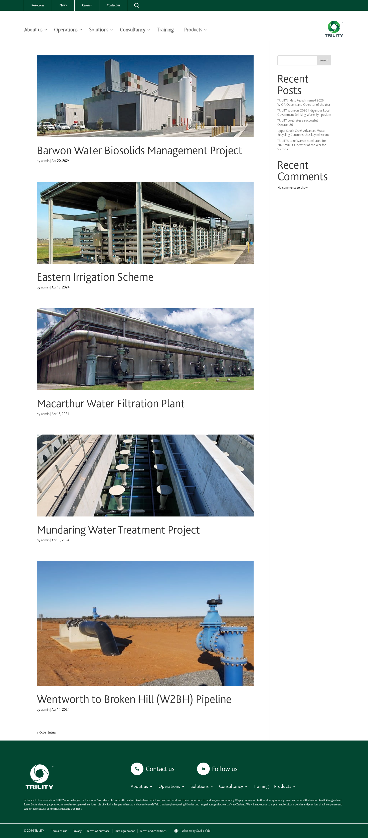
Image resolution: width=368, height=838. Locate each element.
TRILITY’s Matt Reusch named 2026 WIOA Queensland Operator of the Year (303, 102)
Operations (66, 30)
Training (165, 30)
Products (193, 30)
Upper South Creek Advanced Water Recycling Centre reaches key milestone (303, 133)
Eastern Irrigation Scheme (95, 276)
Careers (87, 5)
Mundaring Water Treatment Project (118, 529)
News (63, 5)
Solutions (98, 30)
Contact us (113, 5)
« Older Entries (47, 732)
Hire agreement (125, 831)
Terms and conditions (153, 831)
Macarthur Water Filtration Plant (111, 403)
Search (323, 60)
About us (33, 30)
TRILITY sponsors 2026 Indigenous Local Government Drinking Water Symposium (304, 113)
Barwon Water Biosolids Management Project (139, 150)
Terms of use (59, 831)
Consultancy (132, 30)
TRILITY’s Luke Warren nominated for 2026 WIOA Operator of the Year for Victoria (301, 145)
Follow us (225, 769)
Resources (38, 5)
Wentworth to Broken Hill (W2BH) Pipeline (134, 699)
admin (45, 161)
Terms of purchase (98, 831)
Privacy (77, 831)
